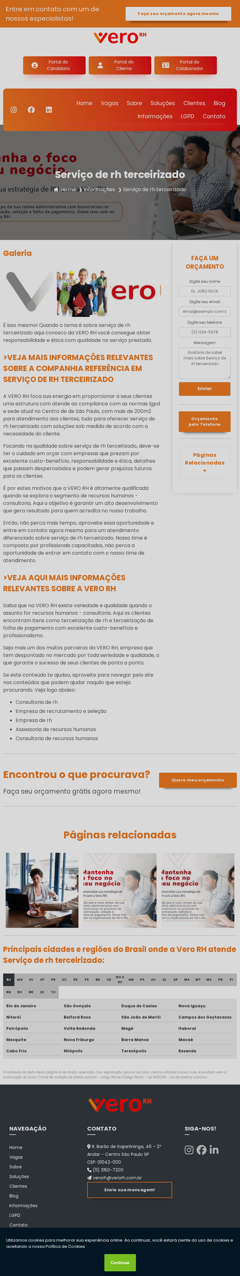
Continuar (120, 1262)
